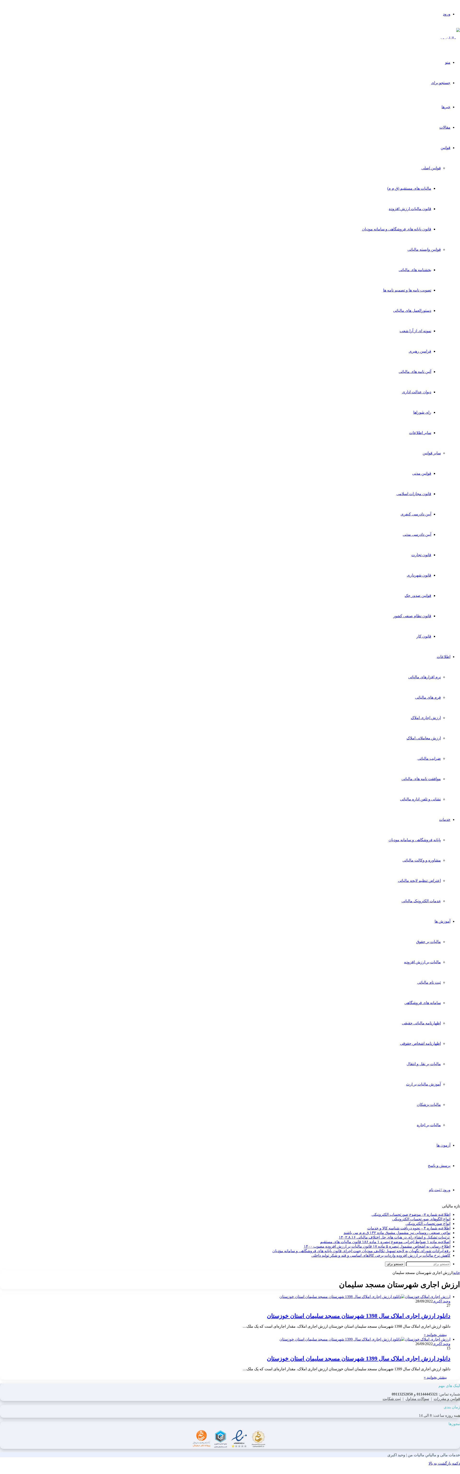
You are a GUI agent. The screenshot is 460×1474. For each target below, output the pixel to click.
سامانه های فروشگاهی (422, 1003)
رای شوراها (422, 412)
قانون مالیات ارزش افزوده (410, 209)
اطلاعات (443, 657)
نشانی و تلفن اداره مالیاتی (420, 799)
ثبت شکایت (392, 1399)
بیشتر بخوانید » (435, 1335)
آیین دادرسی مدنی (417, 534)
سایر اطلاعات (420, 433)
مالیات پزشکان (429, 1105)
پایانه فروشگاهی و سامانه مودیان (415, 840)
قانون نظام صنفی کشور (412, 616)
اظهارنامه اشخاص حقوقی (420, 1043)
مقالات (444, 127)
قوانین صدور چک (418, 596)
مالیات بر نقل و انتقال (424, 1064)
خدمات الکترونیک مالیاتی (421, 901)
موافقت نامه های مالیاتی (421, 779)
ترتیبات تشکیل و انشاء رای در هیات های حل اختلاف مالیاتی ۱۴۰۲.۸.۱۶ (394, 1237)
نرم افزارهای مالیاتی (424, 677)
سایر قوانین (432, 453)
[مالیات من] (450, 38)
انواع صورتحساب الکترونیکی (428, 1224)
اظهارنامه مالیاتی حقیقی (421, 1023)
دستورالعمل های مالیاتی (412, 311)
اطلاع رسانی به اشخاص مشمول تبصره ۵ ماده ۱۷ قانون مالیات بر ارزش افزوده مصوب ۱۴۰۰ (377, 1246)
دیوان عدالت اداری (416, 392)
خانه (456, 1273)
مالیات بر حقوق (428, 942)
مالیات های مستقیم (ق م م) (409, 188)
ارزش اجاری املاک (426, 718)
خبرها (446, 107)
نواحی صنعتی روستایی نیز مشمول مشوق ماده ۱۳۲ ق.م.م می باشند (397, 1233)
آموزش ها (442, 921)
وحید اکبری (441, 1301)
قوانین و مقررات (447, 1399)
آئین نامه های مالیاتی (415, 372)
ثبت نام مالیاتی (429, 982)
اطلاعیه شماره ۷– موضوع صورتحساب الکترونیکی (411, 1214)
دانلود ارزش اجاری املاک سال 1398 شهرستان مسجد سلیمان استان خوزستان (358, 1316)
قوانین (445, 148)
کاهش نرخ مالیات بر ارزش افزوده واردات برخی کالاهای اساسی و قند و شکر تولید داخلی (380, 1255)
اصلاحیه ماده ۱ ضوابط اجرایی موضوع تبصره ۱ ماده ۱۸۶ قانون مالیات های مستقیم (385, 1242)
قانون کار (423, 636)
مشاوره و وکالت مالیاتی (421, 860)
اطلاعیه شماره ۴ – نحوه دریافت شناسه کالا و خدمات (408, 1228)
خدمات (444, 819)
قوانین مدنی (421, 473)
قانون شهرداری (419, 575)
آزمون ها (443, 1145)
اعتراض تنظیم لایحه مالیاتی (419, 881)
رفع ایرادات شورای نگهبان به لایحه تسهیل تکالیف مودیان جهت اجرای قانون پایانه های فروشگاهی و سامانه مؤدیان (361, 1251)
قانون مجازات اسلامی (414, 494)
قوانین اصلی (431, 168)
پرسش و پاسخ (439, 1166)
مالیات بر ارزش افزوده (422, 962)
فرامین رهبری (420, 351)
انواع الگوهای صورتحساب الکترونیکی (421, 1219)
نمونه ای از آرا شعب (415, 331)
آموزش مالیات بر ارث (423, 1084)
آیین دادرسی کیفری (416, 514)
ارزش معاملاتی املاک (424, 738)
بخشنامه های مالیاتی (415, 270)
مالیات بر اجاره (429, 1125)
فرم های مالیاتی (428, 697)
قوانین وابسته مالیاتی (424, 249)
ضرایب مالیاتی (429, 758)
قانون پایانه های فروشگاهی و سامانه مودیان (396, 229)
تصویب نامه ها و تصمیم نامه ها (407, 290)
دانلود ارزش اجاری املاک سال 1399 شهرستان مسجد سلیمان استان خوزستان (358, 1358)
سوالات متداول (417, 1399)
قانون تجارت (421, 555)
